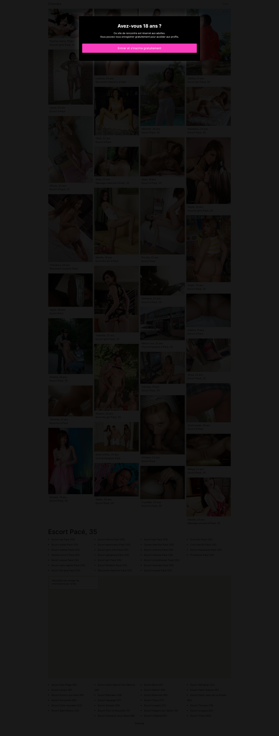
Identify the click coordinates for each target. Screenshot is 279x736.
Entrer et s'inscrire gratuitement (139, 48)
